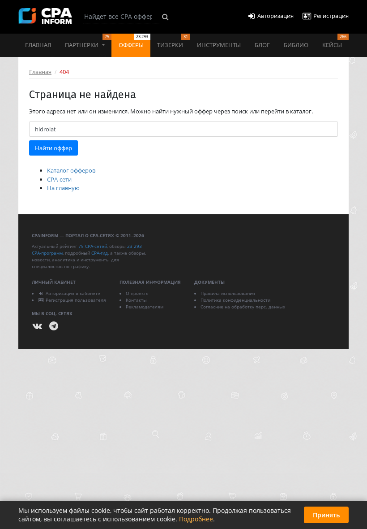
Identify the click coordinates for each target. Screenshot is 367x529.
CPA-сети (59, 179)
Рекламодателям (144, 307)
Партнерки (87, 41)
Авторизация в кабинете (73, 293)
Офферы (133, 41)
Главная (38, 45)
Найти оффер (53, 148)
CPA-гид (99, 253)
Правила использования (228, 293)
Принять (326, 515)
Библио (296, 45)
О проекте (137, 293)
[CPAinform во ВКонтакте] (37, 326)
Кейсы (334, 41)
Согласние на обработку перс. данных (243, 307)
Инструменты (219, 45)
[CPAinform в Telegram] (54, 326)
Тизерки (172, 41)
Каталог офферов (71, 170)
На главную (63, 188)
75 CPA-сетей (92, 246)
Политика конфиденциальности (235, 300)
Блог (262, 45)
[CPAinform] (45, 16)
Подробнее (196, 519)
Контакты (136, 300)
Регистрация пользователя (76, 300)
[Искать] (165, 16)
